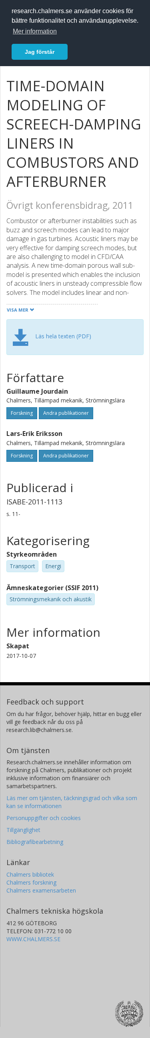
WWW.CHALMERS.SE (33, 939)
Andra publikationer (66, 413)
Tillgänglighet (23, 830)
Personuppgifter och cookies (43, 818)
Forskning (22, 413)
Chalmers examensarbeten (41, 890)
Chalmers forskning (31, 882)
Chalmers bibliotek (30, 874)
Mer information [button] (35, 31)
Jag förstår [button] (39, 52)
